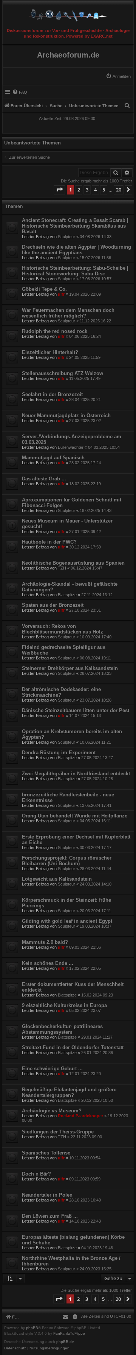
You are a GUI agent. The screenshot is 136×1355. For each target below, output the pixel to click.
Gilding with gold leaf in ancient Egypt (67, 921)
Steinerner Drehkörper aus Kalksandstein (70, 668)
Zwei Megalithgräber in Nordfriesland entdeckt (76, 773)
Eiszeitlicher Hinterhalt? (50, 352)
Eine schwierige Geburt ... (52, 1068)
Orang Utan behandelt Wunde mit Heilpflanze (74, 816)
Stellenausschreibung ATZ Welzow (62, 373)
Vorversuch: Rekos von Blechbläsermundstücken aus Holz (62, 629)
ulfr (61, 294)
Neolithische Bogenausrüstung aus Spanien (73, 563)
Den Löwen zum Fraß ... (50, 1216)
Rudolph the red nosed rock (54, 331)
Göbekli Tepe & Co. (44, 289)
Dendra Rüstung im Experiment (59, 752)
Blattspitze (67, 594)
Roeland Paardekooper (80, 1115)
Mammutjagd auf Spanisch (53, 457)
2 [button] (78, 189)
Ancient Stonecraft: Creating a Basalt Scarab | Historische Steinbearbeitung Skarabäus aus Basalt (75, 225)
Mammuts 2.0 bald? (45, 942)
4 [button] (95, 189)
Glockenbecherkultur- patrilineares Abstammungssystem (62, 1029)
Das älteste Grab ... (44, 479)
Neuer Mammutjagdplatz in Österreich (66, 415)
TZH (62, 568)
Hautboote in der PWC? (49, 542)
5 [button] (103, 189)
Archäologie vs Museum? (52, 1110)
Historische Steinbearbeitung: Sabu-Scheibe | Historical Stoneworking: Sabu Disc (75, 270)
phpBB (32, 1328)
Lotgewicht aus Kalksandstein (57, 879)
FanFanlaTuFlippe (69, 1333)
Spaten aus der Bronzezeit (52, 605)
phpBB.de (65, 1342)
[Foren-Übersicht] (68, 13)
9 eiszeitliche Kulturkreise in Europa (64, 1005)
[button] (59, 189)
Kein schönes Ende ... (47, 963)
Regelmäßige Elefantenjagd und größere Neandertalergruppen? (69, 1092)
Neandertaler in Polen (47, 1195)
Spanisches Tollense (46, 1153)
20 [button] (118, 189)
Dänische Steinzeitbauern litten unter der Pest (75, 710)
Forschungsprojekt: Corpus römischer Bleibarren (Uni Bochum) (66, 860)
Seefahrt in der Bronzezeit (52, 394)
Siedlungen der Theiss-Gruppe (58, 1132)
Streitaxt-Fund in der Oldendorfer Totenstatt (73, 1047)
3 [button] (87, 189)
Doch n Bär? (36, 1174)
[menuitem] (118, 76)
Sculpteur (66, 236)
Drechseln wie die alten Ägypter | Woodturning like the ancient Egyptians (76, 249)
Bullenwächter (70, 447)
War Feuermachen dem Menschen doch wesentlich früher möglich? (68, 313)
